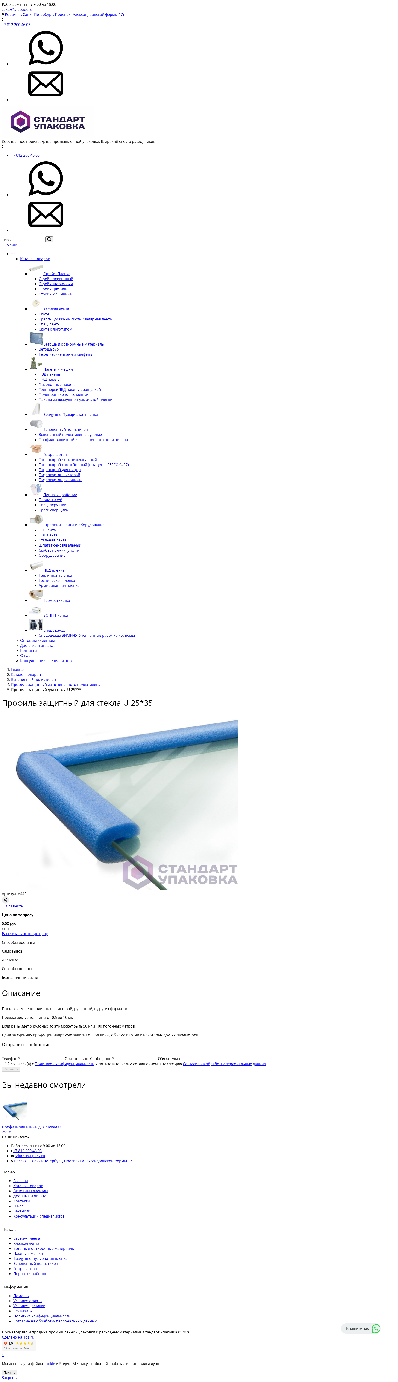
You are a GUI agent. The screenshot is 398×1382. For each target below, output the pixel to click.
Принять (9, 1372)
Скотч (44, 314)
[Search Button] (49, 239)
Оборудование (52, 555)
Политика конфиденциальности (41, 1316)
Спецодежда (54, 630)
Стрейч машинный (56, 294)
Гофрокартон (55, 454)
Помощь (21, 1295)
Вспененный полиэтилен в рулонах (70, 434)
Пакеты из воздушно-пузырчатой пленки (75, 399)
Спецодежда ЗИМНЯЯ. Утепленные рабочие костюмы (87, 635)
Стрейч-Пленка (56, 273)
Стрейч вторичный (56, 283)
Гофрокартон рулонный (60, 479)
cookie (49, 1363)
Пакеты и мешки (58, 369)
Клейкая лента (56, 308)
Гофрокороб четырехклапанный (68, 459)
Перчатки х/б (50, 499)
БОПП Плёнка (55, 615)
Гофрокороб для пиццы (60, 469)
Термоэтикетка (56, 600)
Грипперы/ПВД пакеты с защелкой (70, 389)
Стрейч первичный (56, 278)
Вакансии (21, 1211)
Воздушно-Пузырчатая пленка (70, 414)
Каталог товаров (35, 258)
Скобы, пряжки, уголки (59, 550)
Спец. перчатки (52, 504)
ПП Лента (47, 530)
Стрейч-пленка (26, 1238)
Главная (20, 1180)
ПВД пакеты (49, 374)
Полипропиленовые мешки (63, 394)
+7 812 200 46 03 (16, 24)
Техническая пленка (57, 580)
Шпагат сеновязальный (60, 545)
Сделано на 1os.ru (18, 1337)
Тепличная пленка (55, 575)
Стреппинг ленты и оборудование (74, 524)
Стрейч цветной (53, 288)
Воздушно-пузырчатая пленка (40, 1258)
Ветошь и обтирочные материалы (74, 344)
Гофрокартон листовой (59, 474)
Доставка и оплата (36, 645)
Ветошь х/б (49, 349)
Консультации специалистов (46, 660)
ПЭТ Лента (48, 535)
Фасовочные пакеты (57, 384)
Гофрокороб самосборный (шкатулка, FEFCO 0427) (84, 464)
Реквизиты (22, 1310)
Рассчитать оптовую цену (25, 933)
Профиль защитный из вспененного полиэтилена (83, 439)
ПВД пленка (53, 570)
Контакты (28, 650)
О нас (25, 655)
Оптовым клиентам (37, 640)
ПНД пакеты (49, 379)
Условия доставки (29, 1305)
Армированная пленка (59, 585)
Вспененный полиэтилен (65, 429)
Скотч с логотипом (55, 329)
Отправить (11, 1069)
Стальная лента (52, 540)
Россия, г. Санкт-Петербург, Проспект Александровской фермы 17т (64, 14)
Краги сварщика (53, 509)
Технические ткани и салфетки (66, 354)
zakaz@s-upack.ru (17, 9)
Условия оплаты (27, 1300)
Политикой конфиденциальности (64, 1063)
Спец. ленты (49, 324)
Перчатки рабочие (60, 494)
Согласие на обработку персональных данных (224, 1063)
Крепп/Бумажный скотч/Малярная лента (75, 319)
